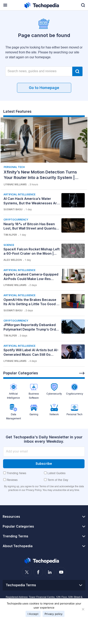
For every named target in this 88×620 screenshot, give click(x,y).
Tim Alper (10, 234)
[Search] (77, 71)
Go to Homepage (44, 88)
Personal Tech (14, 167)
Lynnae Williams (15, 184)
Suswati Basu (13, 209)
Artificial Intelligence (19, 194)
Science (8, 244)
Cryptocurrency (15, 219)
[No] (83, 609)
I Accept (33, 613)
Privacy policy (54, 613)
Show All (82, 373)
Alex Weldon (12, 259)
